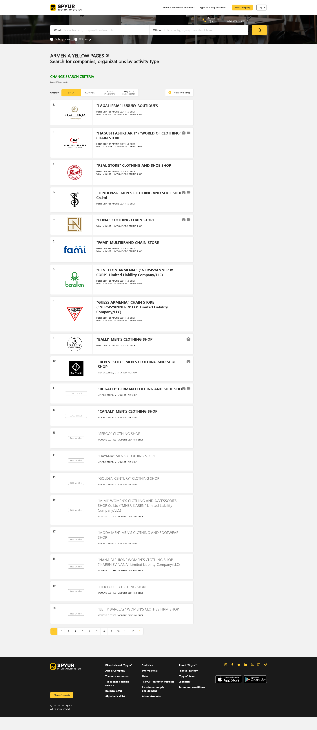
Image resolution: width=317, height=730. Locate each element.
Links (145, 676)
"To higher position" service (117, 683)
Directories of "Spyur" (118, 665)
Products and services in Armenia (178, 7)
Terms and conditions (192, 687)
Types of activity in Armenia (213, 7)
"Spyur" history (188, 670)
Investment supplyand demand (153, 688)
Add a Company (242, 7)
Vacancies (184, 681)
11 (125, 631)
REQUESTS (128, 92)
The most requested (117, 676)
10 (118, 631)
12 (133, 631)
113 (210, 21)
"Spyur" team (187, 676)
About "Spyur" (188, 665)
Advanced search (236, 20)
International (150, 670)
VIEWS (109, 92)
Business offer (113, 690)
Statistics (147, 665)
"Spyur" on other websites (158, 681)
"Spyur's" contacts (62, 695)
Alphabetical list (115, 696)
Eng (260, 7)
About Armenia (151, 696)
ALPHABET (90, 92)
